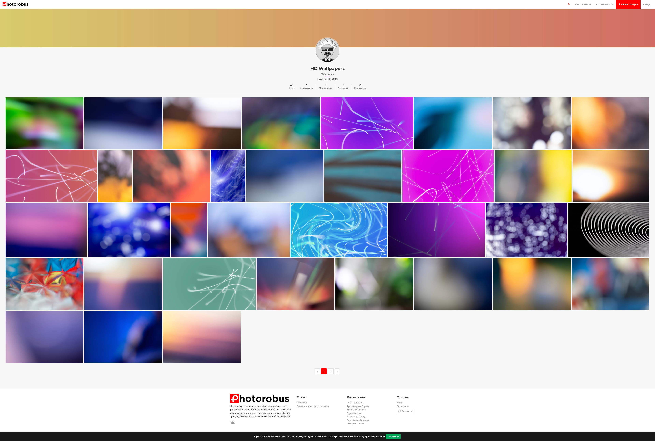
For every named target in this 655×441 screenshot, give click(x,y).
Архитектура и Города (358, 406)
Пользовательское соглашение (313, 406)
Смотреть (581, 4)
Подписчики (325, 88)
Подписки (343, 88)
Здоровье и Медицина (358, 420)
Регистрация (629, 4)
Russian (405, 411)
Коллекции (360, 88)
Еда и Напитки (354, 413)
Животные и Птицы (356, 416)
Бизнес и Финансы (356, 409)
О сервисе (302, 402)
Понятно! (393, 436)
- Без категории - (355, 402)
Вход (646, 4)
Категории (603, 4)
